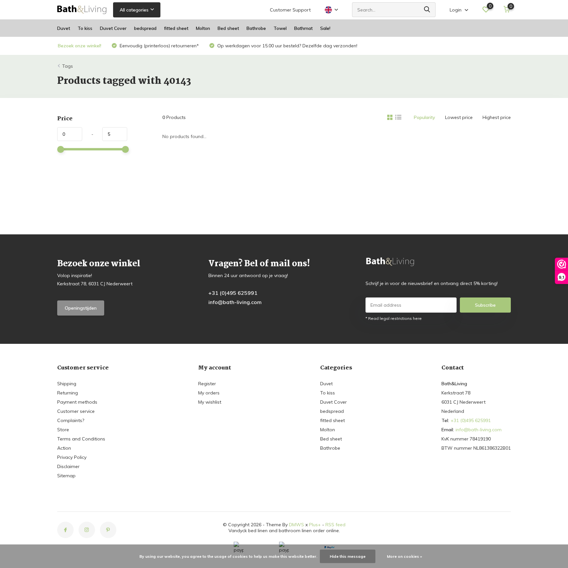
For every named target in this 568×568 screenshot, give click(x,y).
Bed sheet (228, 28)
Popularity (424, 117)
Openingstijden (81, 308)
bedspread (145, 28)
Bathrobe (256, 28)
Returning (67, 393)
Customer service (76, 411)
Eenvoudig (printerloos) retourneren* (158, 46)
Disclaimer (68, 466)
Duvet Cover (113, 28)
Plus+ (315, 525)
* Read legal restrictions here (394, 318)
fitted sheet (176, 28)
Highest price (497, 117)
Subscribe (485, 305)
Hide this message (348, 556)
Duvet (63, 28)
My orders (209, 393)
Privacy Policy (71, 457)
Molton (203, 28)
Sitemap (66, 476)
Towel (280, 28)
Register (207, 384)
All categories (134, 10)
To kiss (85, 28)
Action (64, 448)
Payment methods (77, 402)
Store (63, 430)
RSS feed (335, 525)
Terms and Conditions (81, 439)
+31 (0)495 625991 (232, 293)
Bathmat (303, 28)
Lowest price (459, 117)
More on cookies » (404, 556)
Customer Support (290, 10)
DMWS (296, 525)
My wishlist (209, 402)
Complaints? (70, 420)
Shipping (66, 384)
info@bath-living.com (235, 302)
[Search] (427, 9)
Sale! (325, 28)
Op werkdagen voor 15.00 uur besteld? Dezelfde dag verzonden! (286, 46)
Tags (67, 66)
